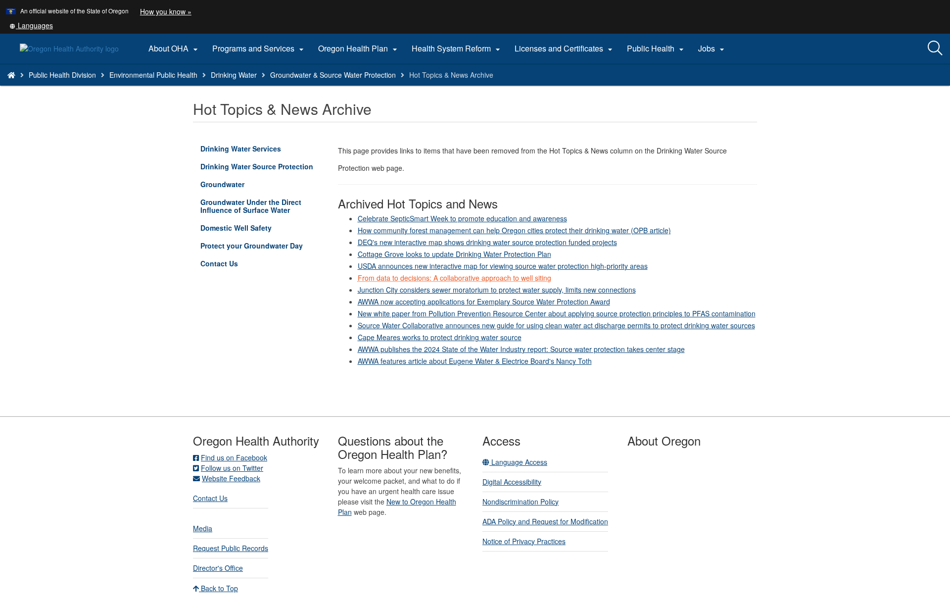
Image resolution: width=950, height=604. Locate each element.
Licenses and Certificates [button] (565, 48)
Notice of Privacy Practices (524, 541)
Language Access (518, 462)
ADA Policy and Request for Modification (545, 521)
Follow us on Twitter (232, 468)
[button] (31, 25)
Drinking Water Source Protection (256, 166)
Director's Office (218, 568)
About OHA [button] (174, 48)
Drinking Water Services (254, 150)
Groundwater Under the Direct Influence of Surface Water (259, 208)
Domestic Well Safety (250, 229)
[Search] (935, 48)
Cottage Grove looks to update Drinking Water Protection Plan (454, 254)
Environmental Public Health (153, 75)
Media (202, 528)
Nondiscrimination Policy (520, 501)
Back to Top (218, 588)
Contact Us (233, 265)
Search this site (135, 87)
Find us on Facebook (234, 457)
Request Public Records (230, 548)
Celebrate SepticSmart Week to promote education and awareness (462, 218)
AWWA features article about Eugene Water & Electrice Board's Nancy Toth (475, 361)
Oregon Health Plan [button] (359, 48)
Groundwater (236, 186)
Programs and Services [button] (259, 48)
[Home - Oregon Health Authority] (11, 75)
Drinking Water (234, 75)
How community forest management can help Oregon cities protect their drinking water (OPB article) (514, 230)
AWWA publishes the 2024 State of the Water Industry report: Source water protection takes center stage (521, 349)
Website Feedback (231, 478)
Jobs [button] (712, 48)
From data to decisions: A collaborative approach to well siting (454, 278)
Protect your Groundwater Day (251, 246)
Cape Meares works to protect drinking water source (440, 337)
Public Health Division (62, 75)
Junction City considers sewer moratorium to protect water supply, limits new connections (497, 290)
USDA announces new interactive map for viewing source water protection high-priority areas (503, 266)
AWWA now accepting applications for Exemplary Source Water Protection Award (484, 301)
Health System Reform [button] (457, 48)
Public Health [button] (656, 48)
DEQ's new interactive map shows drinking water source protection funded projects (487, 242)
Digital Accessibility (511, 482)
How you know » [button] (165, 11)
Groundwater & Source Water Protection (333, 75)
